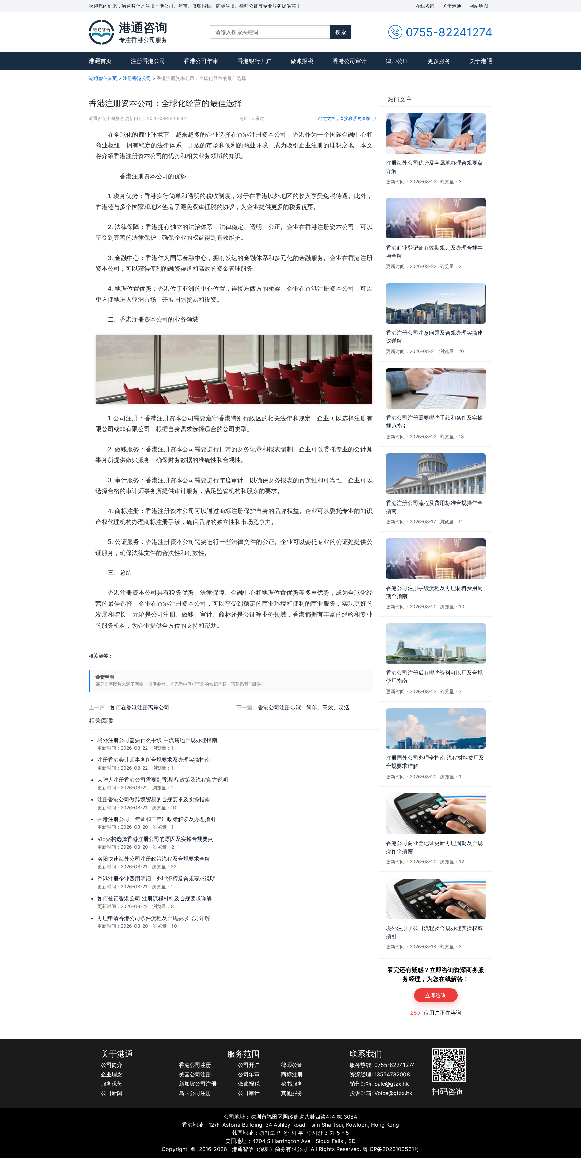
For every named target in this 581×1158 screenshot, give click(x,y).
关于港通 (451, 6)
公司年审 (249, 1074)
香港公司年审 (201, 61)
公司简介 (111, 1064)
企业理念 (111, 1074)
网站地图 (478, 6)
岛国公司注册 (195, 1093)
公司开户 (249, 1064)
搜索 (340, 32)
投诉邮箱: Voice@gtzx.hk (381, 1093)
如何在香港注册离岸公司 (139, 707)
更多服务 (439, 61)
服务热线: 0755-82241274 (382, 1064)
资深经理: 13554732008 (380, 1074)
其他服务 (292, 1093)
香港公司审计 (350, 61)
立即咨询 (436, 995)
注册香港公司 (148, 61)
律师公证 (397, 61)
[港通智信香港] (101, 32)
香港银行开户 (254, 61)
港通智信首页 (103, 78)
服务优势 (111, 1083)
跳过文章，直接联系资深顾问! (347, 118)
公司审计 (249, 1093)
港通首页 (100, 61)
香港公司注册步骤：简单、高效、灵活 (303, 707)
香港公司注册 (195, 1064)
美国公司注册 (195, 1074)
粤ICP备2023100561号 (391, 1149)
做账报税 (301, 61)
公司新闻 (111, 1093)
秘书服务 (292, 1083)
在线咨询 (425, 6)
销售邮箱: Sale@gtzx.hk (379, 1083)
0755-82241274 (449, 32)
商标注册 (292, 1074)
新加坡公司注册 (198, 1083)
